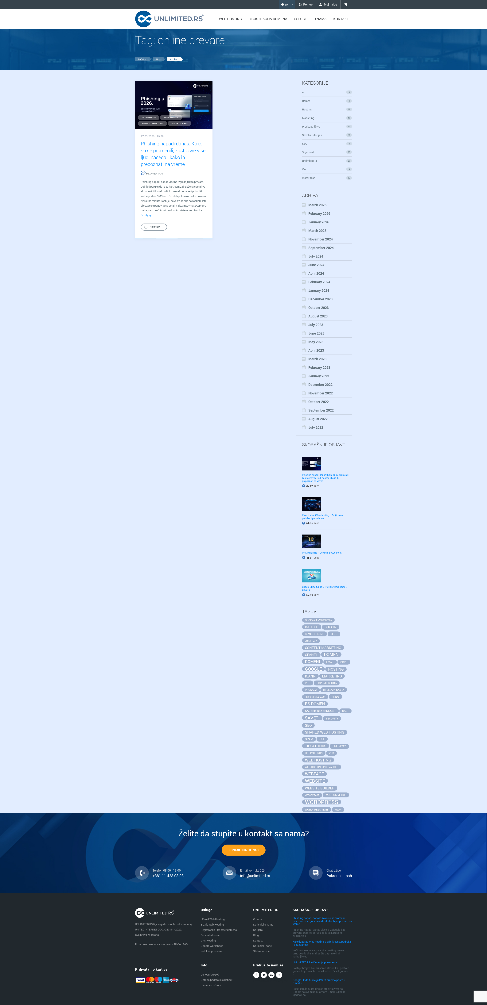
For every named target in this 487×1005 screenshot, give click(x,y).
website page (312, 795)
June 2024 (316, 265)
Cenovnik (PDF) (210, 974)
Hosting (326, 109)
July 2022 (315, 427)
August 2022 (318, 418)
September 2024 (321, 247)
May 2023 (315, 341)
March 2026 (317, 205)
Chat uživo (333, 870)
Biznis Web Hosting (212, 924)
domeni (312, 661)
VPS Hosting (208, 940)
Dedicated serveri (211, 935)
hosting (336, 669)
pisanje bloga (327, 683)
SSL (322, 739)
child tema (311, 640)
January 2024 (318, 290)
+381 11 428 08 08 (168, 875)
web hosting (318, 760)
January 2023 (318, 376)
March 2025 (317, 230)
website (315, 780)
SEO (326, 143)
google (313, 668)
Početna (142, 59)
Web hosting (230, 19)
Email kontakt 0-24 (253, 870)
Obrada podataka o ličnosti (217, 980)
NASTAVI (155, 227)
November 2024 (320, 239)
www (338, 809)
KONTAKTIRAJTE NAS (244, 850)
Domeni (326, 101)
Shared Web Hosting (324, 732)
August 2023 (318, 316)
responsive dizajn (315, 697)
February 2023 (319, 367)
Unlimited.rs (326, 161)
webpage (314, 773)
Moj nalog (330, 4)
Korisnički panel (262, 946)
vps (331, 753)
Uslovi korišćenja (211, 985)
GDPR (343, 662)
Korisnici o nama (263, 924)
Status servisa (261, 951)
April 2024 (316, 273)
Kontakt (341, 19)
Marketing (326, 118)
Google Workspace (212, 946)
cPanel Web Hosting (213, 919)
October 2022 (318, 401)
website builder (319, 788)
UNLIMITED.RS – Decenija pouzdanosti (322, 552)
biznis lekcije (314, 634)
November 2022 (320, 393)
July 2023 (315, 324)
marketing (332, 676)
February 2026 (319, 213)
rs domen (315, 703)
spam (309, 739)
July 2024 (315, 256)
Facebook (256, 975)
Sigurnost (326, 152)
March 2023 (317, 359)
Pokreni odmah (339, 875)
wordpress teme (316, 809)
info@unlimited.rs (255, 875)
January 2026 (318, 222)
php (307, 683)
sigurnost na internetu (152, 123)
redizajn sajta (333, 690)
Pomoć (308, 4)
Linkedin (271, 975)
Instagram (279, 975)
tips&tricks (315, 746)
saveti (312, 717)
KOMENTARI (154, 173)
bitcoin (330, 627)
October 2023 (318, 307)
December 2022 (320, 384)
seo (308, 725)
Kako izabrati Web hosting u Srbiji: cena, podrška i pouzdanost (322, 517)
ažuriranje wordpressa (318, 620)
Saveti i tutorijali (326, 135)
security (332, 718)
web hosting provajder (321, 767)
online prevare (149, 118)
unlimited (339, 746)
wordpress (321, 802)
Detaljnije (146, 215)
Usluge (300, 19)
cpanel (311, 654)
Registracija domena (267, 19)
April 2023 (316, 350)
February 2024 (319, 282)
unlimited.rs (314, 753)
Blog (158, 59)
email (330, 662)
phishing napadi (171, 118)
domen (331, 654)
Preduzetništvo (326, 126)
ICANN (310, 676)
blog (333, 634)
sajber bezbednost (320, 711)
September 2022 (321, 410)
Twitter (264, 975)
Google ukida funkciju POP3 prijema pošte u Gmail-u (319, 981)
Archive (173, 59)
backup (311, 627)
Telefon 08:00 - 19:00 (167, 870)
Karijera (258, 930)
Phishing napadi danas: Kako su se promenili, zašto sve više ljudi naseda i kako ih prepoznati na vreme (325, 477)
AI (326, 92)
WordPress (326, 178)
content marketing (323, 647)
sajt (345, 711)
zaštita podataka (179, 123)
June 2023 (316, 333)
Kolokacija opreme (212, 951)
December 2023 (320, 299)
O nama (320, 19)
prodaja (311, 690)
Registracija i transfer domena (219, 930)
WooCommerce (335, 795)
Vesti (326, 169)
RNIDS (335, 696)
